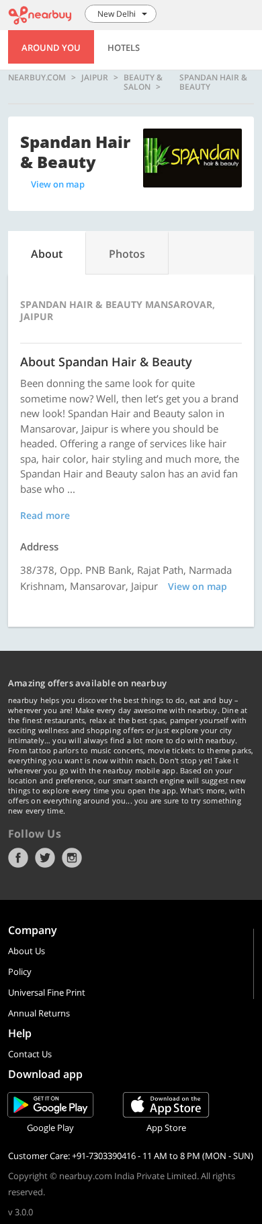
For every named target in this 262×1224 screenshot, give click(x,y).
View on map (58, 184)
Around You (51, 48)
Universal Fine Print (46, 992)
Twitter (45, 858)
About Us (26, 951)
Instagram (72, 858)
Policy (20, 972)
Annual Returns (39, 1013)
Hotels (123, 48)
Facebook (18, 858)
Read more (45, 515)
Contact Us (30, 1054)
